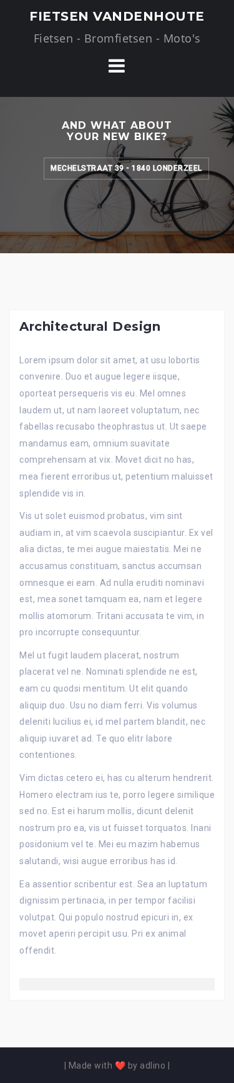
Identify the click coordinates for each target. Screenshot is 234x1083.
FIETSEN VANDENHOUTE (117, 16)
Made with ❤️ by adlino (117, 1065)
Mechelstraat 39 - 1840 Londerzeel (126, 168)
